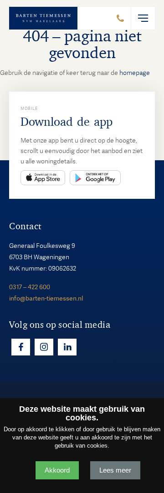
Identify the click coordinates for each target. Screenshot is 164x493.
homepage (134, 72)
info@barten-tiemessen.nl (46, 298)
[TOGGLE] (143, 18)
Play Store (95, 177)
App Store (42, 177)
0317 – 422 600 (29, 287)
